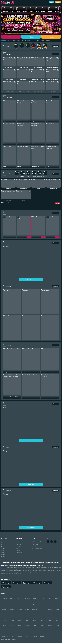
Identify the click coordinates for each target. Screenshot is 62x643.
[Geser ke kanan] (49, 46)
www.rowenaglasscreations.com (10, 5)
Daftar (51, 2)
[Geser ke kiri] (12, 46)
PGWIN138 (3, 567)
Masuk (58, 2)
